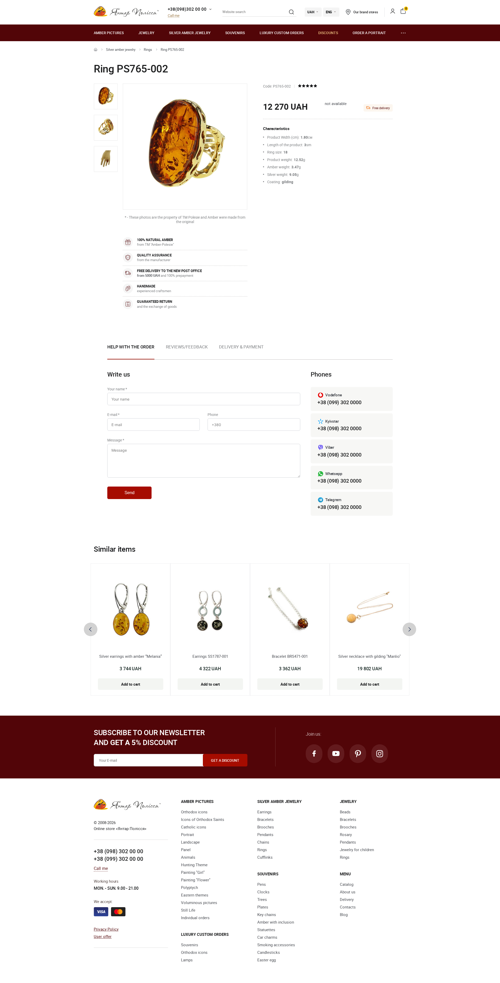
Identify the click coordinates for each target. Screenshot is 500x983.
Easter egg (266, 959)
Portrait (187, 834)
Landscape (190, 842)
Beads (345, 811)
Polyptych (189, 887)
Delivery (347, 899)
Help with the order (130, 347)
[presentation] (90, 629)
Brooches (265, 827)
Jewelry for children (357, 849)
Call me (173, 16)
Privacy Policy (106, 929)
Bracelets (265, 819)
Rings (148, 49)
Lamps (187, 959)
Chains (263, 842)
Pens (261, 884)
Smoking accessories (276, 944)
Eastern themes (194, 895)
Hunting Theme (194, 864)
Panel (186, 849)
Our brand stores (365, 12)
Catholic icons (193, 827)
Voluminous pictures (199, 902)
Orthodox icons (194, 811)
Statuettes (266, 929)
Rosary (346, 834)
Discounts (328, 32)
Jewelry (146, 32)
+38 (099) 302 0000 (339, 402)
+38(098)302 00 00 (187, 9)
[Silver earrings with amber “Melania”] (130, 611)
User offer (103, 936)
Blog (344, 914)
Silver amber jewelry (190, 32)
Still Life (188, 910)
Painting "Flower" (195, 879)
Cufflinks (265, 857)
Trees (262, 899)
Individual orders (195, 917)
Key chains (266, 914)
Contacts (348, 907)
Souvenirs (235, 32)
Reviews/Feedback (187, 347)
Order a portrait (369, 32)
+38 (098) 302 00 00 (118, 851)
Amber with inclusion (275, 922)
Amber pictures (109, 32)
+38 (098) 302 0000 (339, 428)
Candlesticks (268, 952)
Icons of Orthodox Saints (202, 819)
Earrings (264, 811)
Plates (262, 907)
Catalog (346, 884)
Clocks (263, 891)
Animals (188, 857)
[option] (106, 96)
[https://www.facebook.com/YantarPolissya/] (314, 753)
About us (347, 891)
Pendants (265, 834)
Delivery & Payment (241, 347)
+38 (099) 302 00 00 (118, 858)
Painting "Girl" (193, 872)
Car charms (267, 937)
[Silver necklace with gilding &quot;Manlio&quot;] (369, 611)
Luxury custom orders (282, 32)
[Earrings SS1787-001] (210, 611)
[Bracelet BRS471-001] (290, 611)
